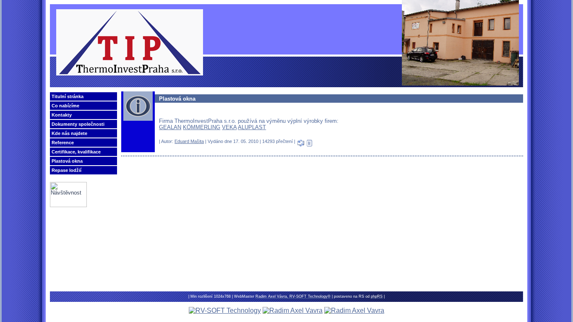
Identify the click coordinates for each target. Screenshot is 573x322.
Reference (63, 142)
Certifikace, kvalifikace (76, 151)
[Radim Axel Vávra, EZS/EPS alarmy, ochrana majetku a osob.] (354, 310)
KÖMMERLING (201, 127)
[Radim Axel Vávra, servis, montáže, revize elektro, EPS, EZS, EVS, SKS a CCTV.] (293, 310)
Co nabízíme (65, 105)
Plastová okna (67, 161)
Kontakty (62, 114)
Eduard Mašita (189, 141)
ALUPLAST (252, 127)
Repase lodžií (66, 170)
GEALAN (170, 127)
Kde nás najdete (69, 133)
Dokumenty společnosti (78, 124)
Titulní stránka (67, 96)
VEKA (229, 127)
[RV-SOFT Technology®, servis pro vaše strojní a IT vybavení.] (225, 310)
